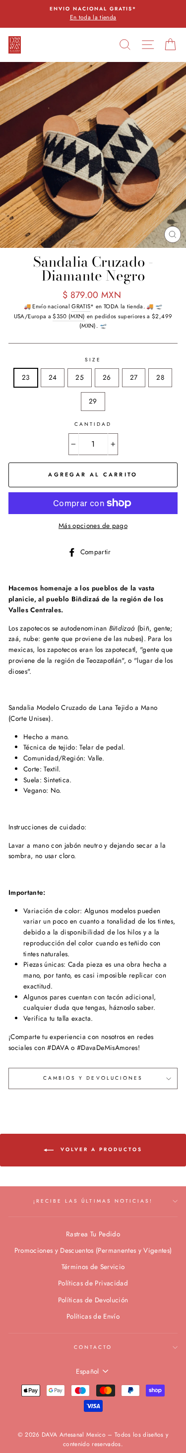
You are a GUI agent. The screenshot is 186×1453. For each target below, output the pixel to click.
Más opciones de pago (93, 525)
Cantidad (93, 424)
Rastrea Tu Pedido (93, 1234)
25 (79, 377)
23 (26, 377)
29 (93, 401)
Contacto (93, 1347)
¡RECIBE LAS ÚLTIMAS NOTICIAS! (93, 1201)
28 (160, 377)
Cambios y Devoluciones (93, 1078)
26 (107, 377)
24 (53, 377)
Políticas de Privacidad (93, 1283)
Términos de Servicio (93, 1267)
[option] (93, 14)
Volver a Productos (100, 1149)
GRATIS (80, 306)
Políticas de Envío (93, 1316)
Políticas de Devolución (93, 1300)
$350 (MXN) (69, 316)
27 (134, 377)
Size (93, 359)
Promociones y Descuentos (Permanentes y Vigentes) (93, 1250)
